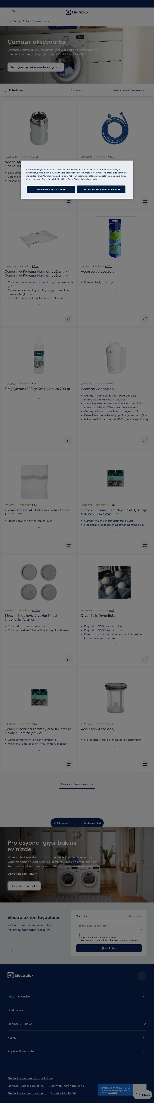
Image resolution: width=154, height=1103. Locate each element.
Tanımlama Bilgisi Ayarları (50, 189)
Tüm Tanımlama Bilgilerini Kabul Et (101, 189)
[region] (77, 179)
